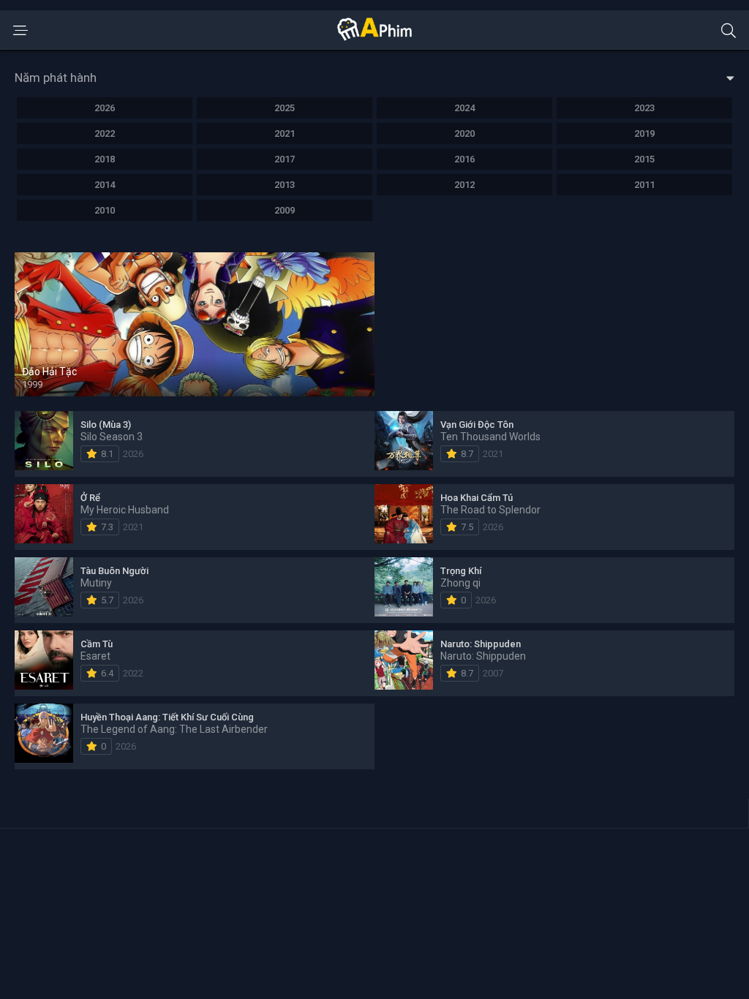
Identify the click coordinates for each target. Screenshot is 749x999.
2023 (644, 107)
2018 (104, 159)
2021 (284, 133)
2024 (464, 107)
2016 (464, 159)
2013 (284, 184)
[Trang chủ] (374, 37)
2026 (104, 107)
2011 (644, 184)
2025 (284, 107)
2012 (464, 184)
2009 (284, 210)
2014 (104, 184)
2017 (284, 159)
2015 (644, 159)
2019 (644, 133)
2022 (104, 133)
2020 (464, 133)
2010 (104, 210)
